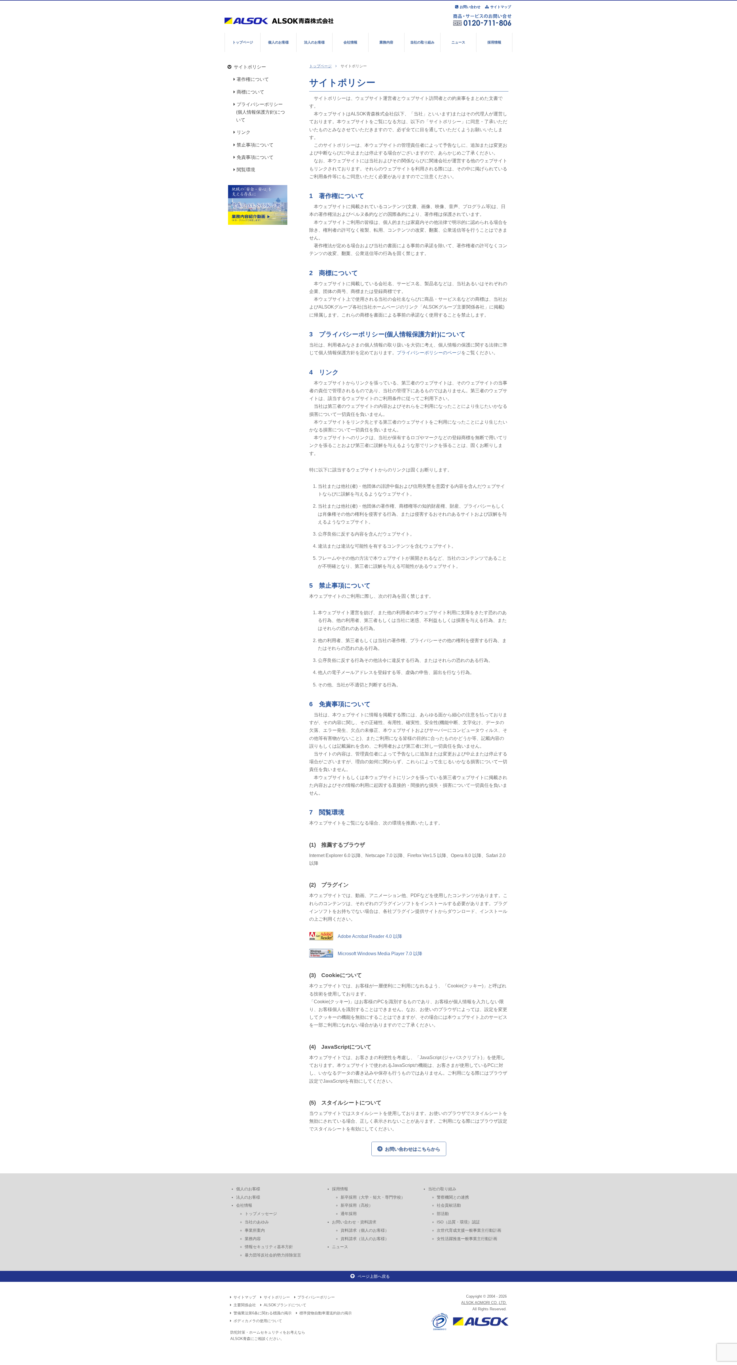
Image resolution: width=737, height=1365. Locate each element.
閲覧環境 (246, 169)
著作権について (253, 79)
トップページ (242, 42)
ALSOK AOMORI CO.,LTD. (484, 1303)
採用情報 (494, 42)
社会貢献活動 (449, 1205)
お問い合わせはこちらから (412, 1149)
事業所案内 (255, 1230)
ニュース (458, 42)
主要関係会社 (244, 1305)
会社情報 (350, 42)
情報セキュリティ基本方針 (269, 1246)
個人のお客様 (278, 42)
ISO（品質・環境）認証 (458, 1222)
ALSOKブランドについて (285, 1305)
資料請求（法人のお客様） (365, 1238)
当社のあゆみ (257, 1222)
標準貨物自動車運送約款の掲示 (325, 1313)
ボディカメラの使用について (257, 1321)
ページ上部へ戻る (374, 1276)
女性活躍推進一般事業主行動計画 (467, 1238)
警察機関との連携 (453, 1197)
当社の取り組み (422, 42)
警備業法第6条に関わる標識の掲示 (262, 1313)
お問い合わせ (470, 7)
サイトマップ (500, 7)
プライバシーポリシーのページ (429, 352)
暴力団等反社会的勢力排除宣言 (273, 1255)
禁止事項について (255, 144)
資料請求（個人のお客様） (365, 1230)
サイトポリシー (250, 66)
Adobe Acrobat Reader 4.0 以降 (367, 936)
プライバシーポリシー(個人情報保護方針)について (260, 112)
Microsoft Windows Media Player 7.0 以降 (377, 953)
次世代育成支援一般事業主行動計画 (469, 1230)
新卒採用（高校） (357, 1205)
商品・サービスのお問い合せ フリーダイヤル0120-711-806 (482, 19)
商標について (250, 92)
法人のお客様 (314, 42)
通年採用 (349, 1213)
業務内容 (386, 42)
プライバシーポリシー (316, 1297)
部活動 (443, 1213)
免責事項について (255, 157)
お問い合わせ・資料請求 (354, 1222)
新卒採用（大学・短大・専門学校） (373, 1197)
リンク (243, 132)
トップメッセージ (261, 1213)
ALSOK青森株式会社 (282, 20)
